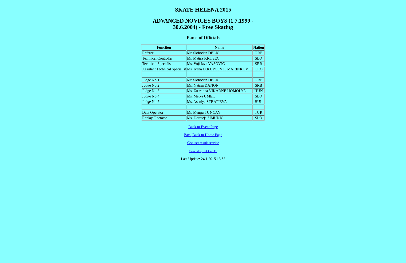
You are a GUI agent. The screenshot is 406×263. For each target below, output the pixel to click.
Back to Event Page (203, 127)
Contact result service (203, 143)
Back (187, 135)
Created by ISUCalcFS (203, 151)
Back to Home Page (207, 135)
